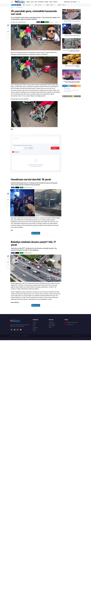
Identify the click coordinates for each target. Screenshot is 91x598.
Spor (36, 1)
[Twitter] (14, 329)
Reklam (50, 327)
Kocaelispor (41, 1)
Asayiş (32, 1)
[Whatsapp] (8, 37)
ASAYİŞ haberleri (19, 7)
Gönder (55, 148)
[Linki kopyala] (8, 34)
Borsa (19, 4)
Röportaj (55, 1)
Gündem (28, 1)
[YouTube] (21, 329)
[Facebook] (11, 329)
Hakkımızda (51, 322)
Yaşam (50, 1)
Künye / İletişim (52, 324)
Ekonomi (46, 1)
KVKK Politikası (52, 325)
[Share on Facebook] (8, 28)
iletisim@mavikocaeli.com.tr (72, 322)
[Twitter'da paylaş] (8, 31)
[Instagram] (17, 329)
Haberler (12, 7)
